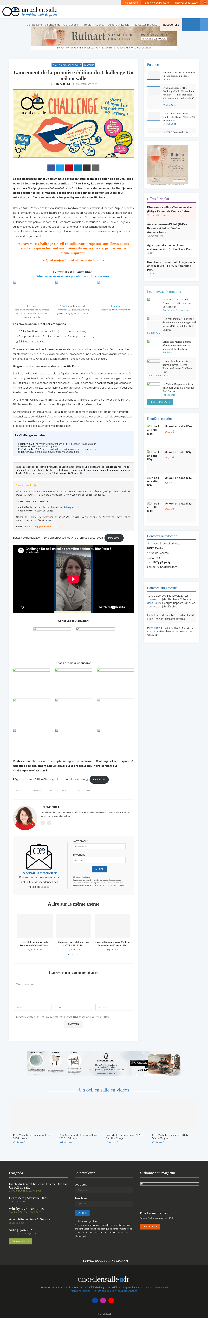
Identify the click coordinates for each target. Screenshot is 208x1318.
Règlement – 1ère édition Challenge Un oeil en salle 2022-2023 (50, 779)
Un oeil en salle (86, 791)
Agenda (99, 24)
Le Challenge (52, 24)
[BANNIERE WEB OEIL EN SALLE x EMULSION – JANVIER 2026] (104, 1052)
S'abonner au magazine (156, 2)
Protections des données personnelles (115, 1290)
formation (36, 791)
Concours (89, 65)
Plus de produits (160, 402)
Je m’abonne (150, 1226)
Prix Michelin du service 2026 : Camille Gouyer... (124, 1136)
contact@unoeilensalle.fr (162, 566)
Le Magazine (34, 24)
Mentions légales (80, 1290)
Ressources (171, 24)
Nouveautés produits (144, 24)
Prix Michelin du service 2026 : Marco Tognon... (170, 1136)
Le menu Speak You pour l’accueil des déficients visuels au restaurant (177, 303)
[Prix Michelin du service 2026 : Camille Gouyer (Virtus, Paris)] (127, 1115)
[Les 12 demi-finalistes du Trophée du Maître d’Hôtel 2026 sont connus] (34, 926)
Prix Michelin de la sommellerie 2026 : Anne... (32, 1136)
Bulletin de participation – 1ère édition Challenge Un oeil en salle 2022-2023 (58, 537)
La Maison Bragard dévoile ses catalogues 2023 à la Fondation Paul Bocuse (178, 388)
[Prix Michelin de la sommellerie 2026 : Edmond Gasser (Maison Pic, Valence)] (81, 1115)
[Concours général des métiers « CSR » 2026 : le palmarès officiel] (73, 926)
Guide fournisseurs (118, 24)
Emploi (88, 24)
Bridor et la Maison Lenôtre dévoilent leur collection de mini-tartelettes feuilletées (176, 345)
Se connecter (132, 2)
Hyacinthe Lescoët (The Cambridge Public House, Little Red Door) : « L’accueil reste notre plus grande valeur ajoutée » (178, 95)
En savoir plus (20, 1241)
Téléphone (79, 854)
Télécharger (114, 538)
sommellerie (66, 791)
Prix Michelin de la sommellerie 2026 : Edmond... (78, 1136)
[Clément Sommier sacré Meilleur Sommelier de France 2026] (112, 926)
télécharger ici (68, 507)
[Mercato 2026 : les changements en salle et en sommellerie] (153, 75)
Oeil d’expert (70, 24)
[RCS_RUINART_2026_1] (167, 146)
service (50, 791)
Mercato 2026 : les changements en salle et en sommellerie (178, 74)
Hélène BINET (62, 84)
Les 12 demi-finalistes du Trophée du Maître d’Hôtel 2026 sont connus (178, 117)
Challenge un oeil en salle (67, 65)
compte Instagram (63, 761)
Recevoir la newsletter (186, 2)
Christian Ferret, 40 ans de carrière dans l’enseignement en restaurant (170, 631)
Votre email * (80, 841)
